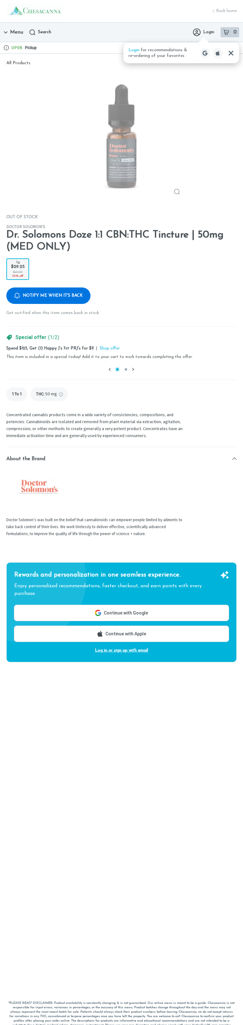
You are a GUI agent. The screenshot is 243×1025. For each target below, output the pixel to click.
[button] (181, 53)
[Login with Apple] (218, 53)
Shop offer (110, 348)
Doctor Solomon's (25, 226)
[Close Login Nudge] (231, 53)
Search (44, 32)
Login (208, 32)
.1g (18, 269)
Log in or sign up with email (121, 650)
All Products (18, 63)
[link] (16, 394)
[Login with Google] (205, 53)
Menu (16, 32)
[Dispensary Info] (6, 47)
